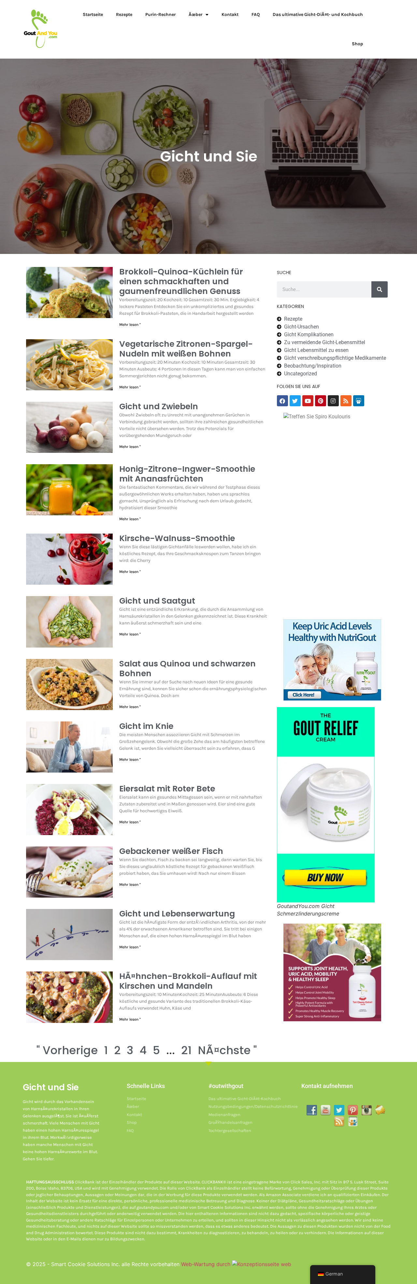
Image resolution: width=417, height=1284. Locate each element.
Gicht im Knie (146, 726)
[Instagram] (333, 400)
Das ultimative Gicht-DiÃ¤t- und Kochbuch (318, 14)
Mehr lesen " (130, 324)
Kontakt (230, 14)
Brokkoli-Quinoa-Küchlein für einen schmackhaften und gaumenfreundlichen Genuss (181, 281)
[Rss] (346, 400)
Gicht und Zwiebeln (158, 406)
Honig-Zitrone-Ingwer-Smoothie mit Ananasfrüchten (187, 473)
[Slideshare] (358, 400)
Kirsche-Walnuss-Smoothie (177, 538)
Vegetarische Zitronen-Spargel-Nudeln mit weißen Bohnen (186, 348)
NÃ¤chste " (227, 1050)
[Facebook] (282, 400)
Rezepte (124, 14)
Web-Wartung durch (206, 1264)
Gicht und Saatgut (157, 601)
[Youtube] (307, 400)
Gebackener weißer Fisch (171, 851)
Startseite (93, 14)
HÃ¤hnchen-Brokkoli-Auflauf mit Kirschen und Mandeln (188, 981)
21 (186, 1050)
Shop (357, 44)
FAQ (256, 14)
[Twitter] (295, 400)
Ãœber (195, 14)
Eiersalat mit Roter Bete (167, 788)
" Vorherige (67, 1050)
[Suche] (379, 289)
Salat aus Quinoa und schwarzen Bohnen (187, 668)
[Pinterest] (320, 400)
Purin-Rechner (160, 14)
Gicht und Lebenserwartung (177, 913)
